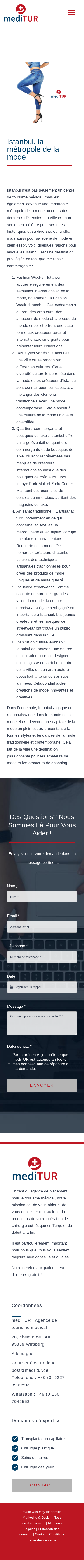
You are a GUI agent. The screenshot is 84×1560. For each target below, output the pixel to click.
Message (16, 1006)
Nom (12, 886)
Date (11, 976)
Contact (40, 1534)
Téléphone (17, 946)
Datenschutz (19, 1046)
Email (13, 916)
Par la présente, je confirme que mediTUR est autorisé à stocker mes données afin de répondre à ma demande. (40, 1062)
